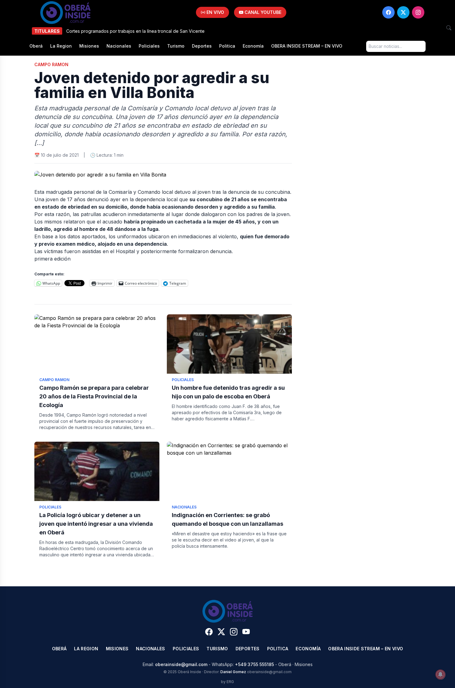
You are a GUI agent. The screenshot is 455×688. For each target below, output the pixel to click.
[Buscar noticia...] (449, 28)
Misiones (89, 46)
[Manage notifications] (440, 674)
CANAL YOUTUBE (262, 12)
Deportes (202, 46)
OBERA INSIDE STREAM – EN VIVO (306, 46)
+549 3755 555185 (254, 664)
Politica (227, 46)
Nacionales (118, 46)
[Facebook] (388, 12)
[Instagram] (418, 12)
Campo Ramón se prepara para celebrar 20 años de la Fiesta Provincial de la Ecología (94, 396)
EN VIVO (214, 12)
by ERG (227, 681)
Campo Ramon (51, 64)
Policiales (149, 46)
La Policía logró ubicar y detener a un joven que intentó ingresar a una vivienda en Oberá (96, 524)
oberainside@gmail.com (181, 664)
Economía (253, 46)
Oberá (36, 46)
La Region (61, 46)
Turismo (175, 46)
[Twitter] (403, 12)
